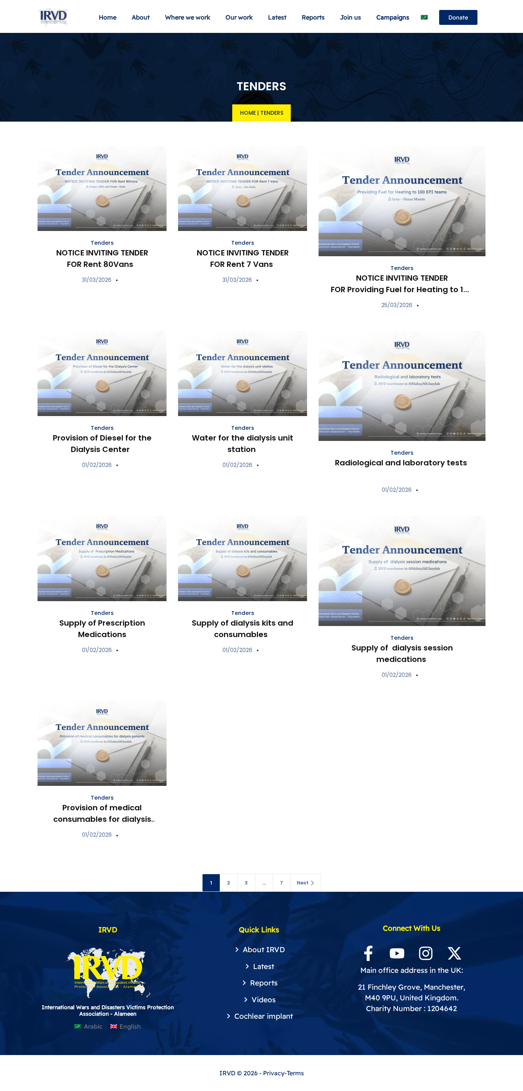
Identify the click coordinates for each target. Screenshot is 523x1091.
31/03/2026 (96, 280)
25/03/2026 (396, 305)
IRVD (228, 1073)
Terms (295, 1073)
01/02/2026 (97, 465)
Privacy (273, 1073)
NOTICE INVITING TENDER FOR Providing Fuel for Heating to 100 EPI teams (402, 289)
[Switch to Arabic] (424, 17)
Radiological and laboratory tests (402, 462)
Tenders (102, 243)
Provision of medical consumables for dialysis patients (102, 819)
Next (303, 882)
